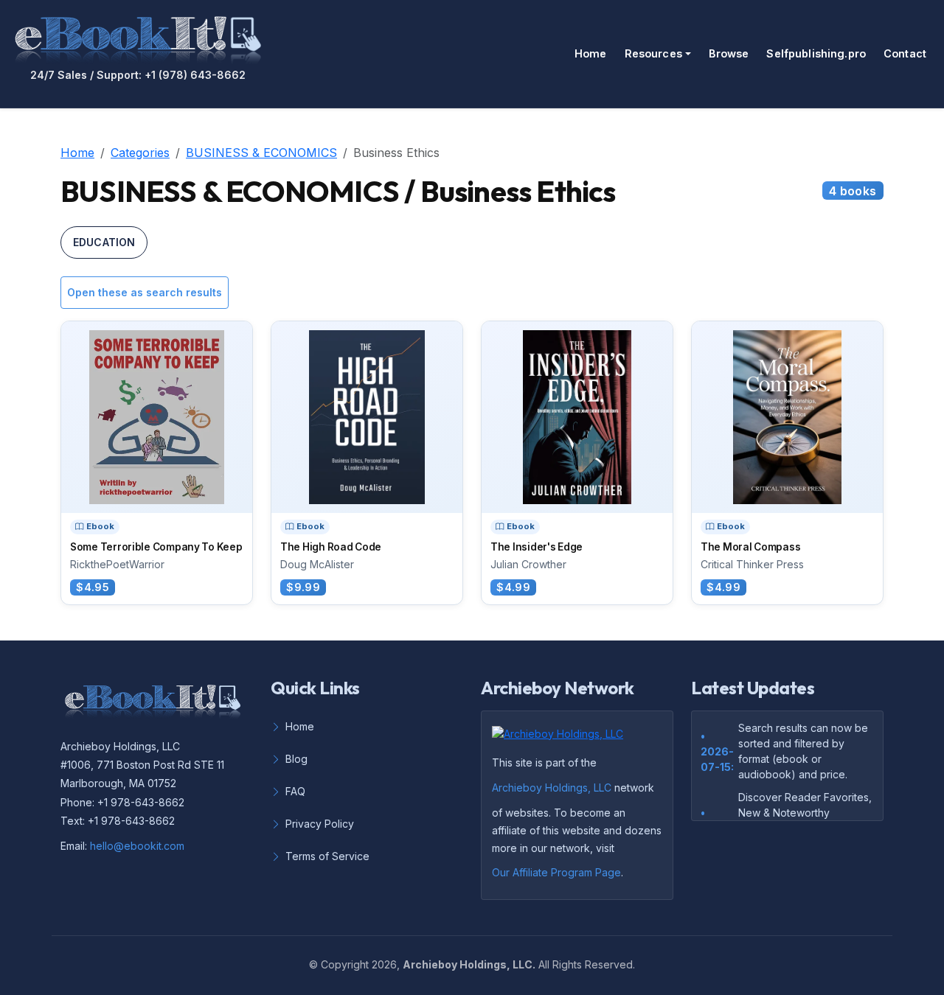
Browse (729, 53)
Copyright (345, 964)
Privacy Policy (319, 823)
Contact (905, 53)
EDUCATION (104, 242)
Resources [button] (653, 53)
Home (591, 53)
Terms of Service (327, 856)
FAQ (295, 791)
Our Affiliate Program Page (556, 872)
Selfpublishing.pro (816, 53)
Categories (140, 152)
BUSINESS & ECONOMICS (261, 152)
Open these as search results (144, 292)
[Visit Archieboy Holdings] (562, 738)
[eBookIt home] (138, 37)
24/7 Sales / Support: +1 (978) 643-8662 (138, 75)
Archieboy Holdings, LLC (551, 787)
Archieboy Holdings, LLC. (469, 964)
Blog (296, 759)
